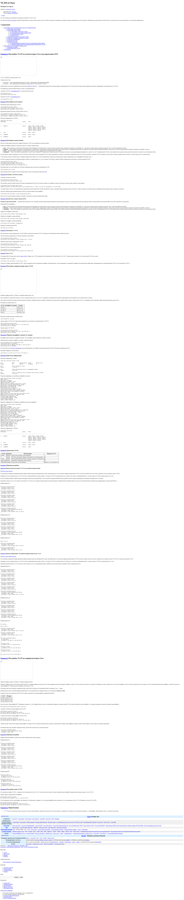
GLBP (54, 831)
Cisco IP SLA (103, 833)
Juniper (78, 842)
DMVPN (36, 827)
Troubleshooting (68, 833)
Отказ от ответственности (9, 898)
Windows (87, 840)
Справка (5, 871)
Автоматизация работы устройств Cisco (82, 833)
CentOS (50, 840)
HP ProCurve (55, 842)
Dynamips (57, 818)
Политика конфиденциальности (11, 895)
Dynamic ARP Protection (41, 822)
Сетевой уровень (6, 831)
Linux (38, 840)
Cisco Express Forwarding (44, 829)
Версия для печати (8, 886)
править (4, 54)
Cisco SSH (113, 822)
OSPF (38, 831)
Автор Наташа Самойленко (13, 847)
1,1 (6, 810)
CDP (14, 829)
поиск (13, 9)
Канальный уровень (6, 829)
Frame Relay (85, 829)
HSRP (62, 831)
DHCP (67, 831)
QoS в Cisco (56, 833)
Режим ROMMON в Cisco (19, 833)
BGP (42, 831)
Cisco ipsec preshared (61, 827)
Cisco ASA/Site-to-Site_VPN (75, 825)
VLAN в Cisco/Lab (11, 20)
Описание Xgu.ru (7, 896)
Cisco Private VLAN (59, 844)
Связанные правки (8, 884)
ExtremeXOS (98, 842)
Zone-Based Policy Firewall (90, 822)
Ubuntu (46, 840)
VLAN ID (33, 838)
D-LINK (61, 842)
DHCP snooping (30, 822)
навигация (8, 9)
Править (5, 855)
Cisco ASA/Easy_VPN (88, 825)
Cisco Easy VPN (43, 827)
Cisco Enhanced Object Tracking (115, 833)
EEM (61, 833)
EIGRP (30, 831)
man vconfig (29, 844)
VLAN (3, 15)
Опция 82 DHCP (30, 833)
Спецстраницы (7, 885)
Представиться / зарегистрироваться (12, 862)
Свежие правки (7, 869)
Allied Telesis (68, 842)
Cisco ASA (48, 818)
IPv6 (71, 831)
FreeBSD (67, 840)
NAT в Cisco (107, 822)
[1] (9, 685)
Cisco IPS (42, 818)
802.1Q (30, 86)
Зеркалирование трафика (70, 829)
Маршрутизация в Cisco (18, 831)
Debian (42, 840)
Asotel (73, 842)
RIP (26, 831)
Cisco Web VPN (52, 827)
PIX (53, 818)
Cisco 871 (15, 818)
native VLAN (24, 256)
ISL (34, 86)
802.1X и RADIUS (39, 833)
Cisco (89, 816)
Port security (23, 822)
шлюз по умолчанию (16, 348)
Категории (3, 847)
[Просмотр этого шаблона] (4, 835)
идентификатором (15, 91)
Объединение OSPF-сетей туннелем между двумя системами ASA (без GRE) (124, 825)
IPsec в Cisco (16, 827)
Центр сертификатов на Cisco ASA (152, 825)
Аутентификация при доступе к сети (65, 822)
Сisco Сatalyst (35, 818)
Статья (5, 852)
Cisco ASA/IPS (38, 825)
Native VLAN (51, 838)
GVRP (44, 838)
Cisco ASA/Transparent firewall (60, 825)
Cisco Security (16, 822)
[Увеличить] (1, 76)
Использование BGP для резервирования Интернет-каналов (125, 831)
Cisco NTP (96, 833)
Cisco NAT (100, 822)
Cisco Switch (28, 818)
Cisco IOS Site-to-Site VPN (26, 827)
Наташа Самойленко (12, 13)
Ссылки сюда (6, 883)
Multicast (49, 831)
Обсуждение (6, 853)
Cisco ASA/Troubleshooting (27, 825)
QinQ (79, 829)
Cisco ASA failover (47, 825)
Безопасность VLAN (38, 844)
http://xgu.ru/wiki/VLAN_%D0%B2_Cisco (18, 845)
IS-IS (34, 831)
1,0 (5, 810)
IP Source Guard (51, 822)
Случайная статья (7, 870)
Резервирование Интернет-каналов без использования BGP (95, 831)
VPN (6, 827)
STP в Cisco (34, 829)
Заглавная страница (8, 867)
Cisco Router (21, 818)
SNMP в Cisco (48, 833)
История (5, 856)
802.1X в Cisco (79, 822)
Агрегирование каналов (57, 829)
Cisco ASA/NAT (16, 825)
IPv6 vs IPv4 (76, 831)
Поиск (2, 874)
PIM (45, 831)
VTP (45, 171)
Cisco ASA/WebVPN (100, 825)
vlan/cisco (14, 11)
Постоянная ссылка (8, 888)
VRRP (58, 831)
